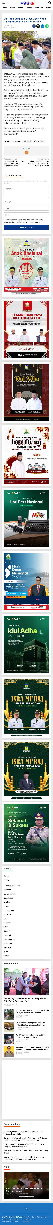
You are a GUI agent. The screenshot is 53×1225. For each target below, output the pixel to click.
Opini (6, 927)
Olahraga (7, 922)
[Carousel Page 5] (32, 1196)
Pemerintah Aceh (13, 885)
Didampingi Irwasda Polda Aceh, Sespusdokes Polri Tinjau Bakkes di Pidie (26, 999)
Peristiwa (7, 947)
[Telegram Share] (42, 26)
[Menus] (4, 3)
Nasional (13, 27)
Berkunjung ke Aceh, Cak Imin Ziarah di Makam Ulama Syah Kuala (14, 162)
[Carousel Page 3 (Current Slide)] (26, 1196)
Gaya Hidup (8, 898)
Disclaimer (26, 1221)
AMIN (7, 141)
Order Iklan (25, 1219)
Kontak (4, 1219)
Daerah (7, 880)
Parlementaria (9, 939)
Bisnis (6, 876)
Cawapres (27, 141)
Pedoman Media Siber (10, 1221)
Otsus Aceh (38, 141)
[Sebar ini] (34, 26)
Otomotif (7, 931)
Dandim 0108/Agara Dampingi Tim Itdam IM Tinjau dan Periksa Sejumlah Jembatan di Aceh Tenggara (32, 1011)
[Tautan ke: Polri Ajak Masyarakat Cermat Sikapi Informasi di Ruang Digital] (9, 1039)
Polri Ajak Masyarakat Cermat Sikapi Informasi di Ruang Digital (31, 1036)
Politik (6, 951)
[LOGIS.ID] (27, 2)
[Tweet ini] (38, 26)
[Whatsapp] (47, 26)
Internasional (9, 910)
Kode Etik (14, 1219)
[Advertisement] (26, 1089)
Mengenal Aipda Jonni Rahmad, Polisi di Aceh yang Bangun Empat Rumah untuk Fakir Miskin (32, 1048)
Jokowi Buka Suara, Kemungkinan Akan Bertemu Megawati (24, 1189)
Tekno (6, 956)
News (6, 918)
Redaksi (31, 1217)
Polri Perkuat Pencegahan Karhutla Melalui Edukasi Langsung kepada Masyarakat (30, 1024)
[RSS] (26, 152)
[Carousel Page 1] (20, 1196)
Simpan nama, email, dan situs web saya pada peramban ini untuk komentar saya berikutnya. (23, 221)
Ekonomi (7, 889)
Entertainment (9, 894)
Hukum (6, 906)
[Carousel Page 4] (29, 1196)
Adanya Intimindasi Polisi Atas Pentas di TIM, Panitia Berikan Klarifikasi (38, 162)
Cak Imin (16, 141)
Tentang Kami (42, 1217)
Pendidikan (8, 943)
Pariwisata (8, 935)
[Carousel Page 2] (23, 1196)
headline (6, 27)
